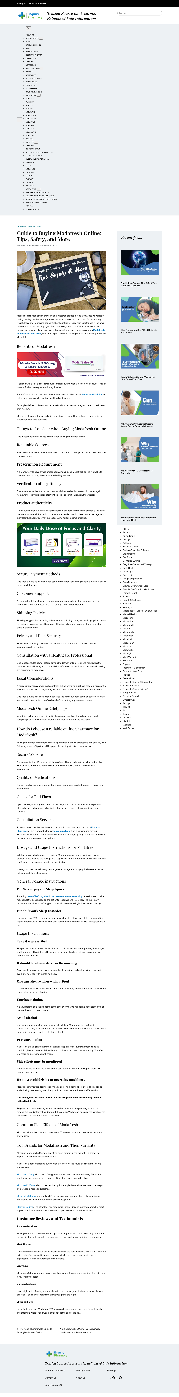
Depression (128, 575)
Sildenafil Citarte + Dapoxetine (138, 682)
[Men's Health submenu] (39, 189)
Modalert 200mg (25, 1174)
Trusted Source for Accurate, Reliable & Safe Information (71, 16)
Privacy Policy (83, 1370)
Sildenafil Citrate (131, 685)
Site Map (111, 1370)
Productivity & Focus (133, 671)
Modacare (128, 617)
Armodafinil (129, 536)
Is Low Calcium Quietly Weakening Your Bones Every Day (138, 378)
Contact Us (50, 1377)
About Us (80, 1377)
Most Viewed (129, 657)
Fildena (126, 596)
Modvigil (127, 653)
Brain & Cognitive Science (136, 550)
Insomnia (127, 603)
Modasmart (128, 643)
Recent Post (129, 678)
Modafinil (22, 226)
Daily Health (129, 568)
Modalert (127, 639)
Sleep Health (129, 692)
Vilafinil (126, 721)
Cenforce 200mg (131, 561)
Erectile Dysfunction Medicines (138, 589)
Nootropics (128, 660)
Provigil (126, 674)
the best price (33, 333)
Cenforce (127, 557)
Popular (126, 664)
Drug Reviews (130, 582)
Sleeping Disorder (132, 696)
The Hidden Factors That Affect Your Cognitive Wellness (139, 284)
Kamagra (127, 607)
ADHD (126, 529)
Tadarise (127, 714)
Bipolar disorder (131, 546)
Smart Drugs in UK (54, 1385)
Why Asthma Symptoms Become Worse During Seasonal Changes (137, 425)
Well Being (128, 728)
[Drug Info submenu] (36, 142)
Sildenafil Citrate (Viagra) (135, 689)
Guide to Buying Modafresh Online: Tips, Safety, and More (59, 236)
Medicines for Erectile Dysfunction (140, 610)
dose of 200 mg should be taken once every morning (55, 896)
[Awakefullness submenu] (41, 68)
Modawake (128, 650)
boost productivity (92, 394)
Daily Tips (127, 571)
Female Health (130, 593)
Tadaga (126, 703)
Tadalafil (127, 707)
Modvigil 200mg (25, 1207)
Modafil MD (128, 625)
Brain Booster (129, 553)
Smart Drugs (129, 699)
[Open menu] (19, 120)
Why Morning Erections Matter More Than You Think (138, 518)
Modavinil (127, 646)
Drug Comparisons (132, 578)
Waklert (127, 724)
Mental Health (130, 614)
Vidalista (127, 717)
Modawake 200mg (26, 1196)
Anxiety (127, 532)
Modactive (128, 621)
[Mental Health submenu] (41, 38)
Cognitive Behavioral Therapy (138, 564)
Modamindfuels (61, 831)
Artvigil (126, 539)
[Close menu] (28, 28)
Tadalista (127, 710)
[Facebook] (113, 1378)
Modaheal (128, 635)
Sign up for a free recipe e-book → (31, 3)
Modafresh (34, 226)
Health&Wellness (131, 600)
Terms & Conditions (55, 1370)
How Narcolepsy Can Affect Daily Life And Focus (139, 331)
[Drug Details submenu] (39, 95)
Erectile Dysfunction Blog (135, 586)
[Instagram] (120, 1378)
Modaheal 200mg (26, 1185)
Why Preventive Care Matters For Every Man (137, 472)
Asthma (127, 543)
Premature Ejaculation (134, 667)
